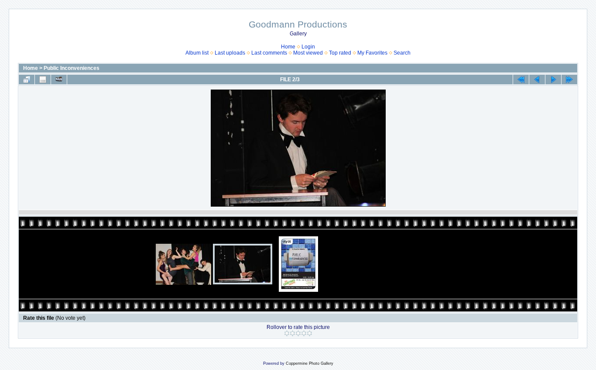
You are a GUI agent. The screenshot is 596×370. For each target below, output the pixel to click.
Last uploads (230, 53)
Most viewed (308, 53)
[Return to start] (521, 79)
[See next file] (553, 79)
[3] (298, 333)
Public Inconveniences (71, 68)
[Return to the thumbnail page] (26, 79)
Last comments (269, 53)
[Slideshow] (59, 79)
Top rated (340, 53)
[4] (304, 333)
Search (402, 53)
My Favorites (372, 53)
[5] (309, 333)
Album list (197, 53)
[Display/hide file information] (43, 79)
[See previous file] (537, 79)
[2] (292, 333)
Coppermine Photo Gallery (309, 363)
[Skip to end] (569, 79)
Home (288, 47)
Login (308, 47)
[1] (287, 333)
